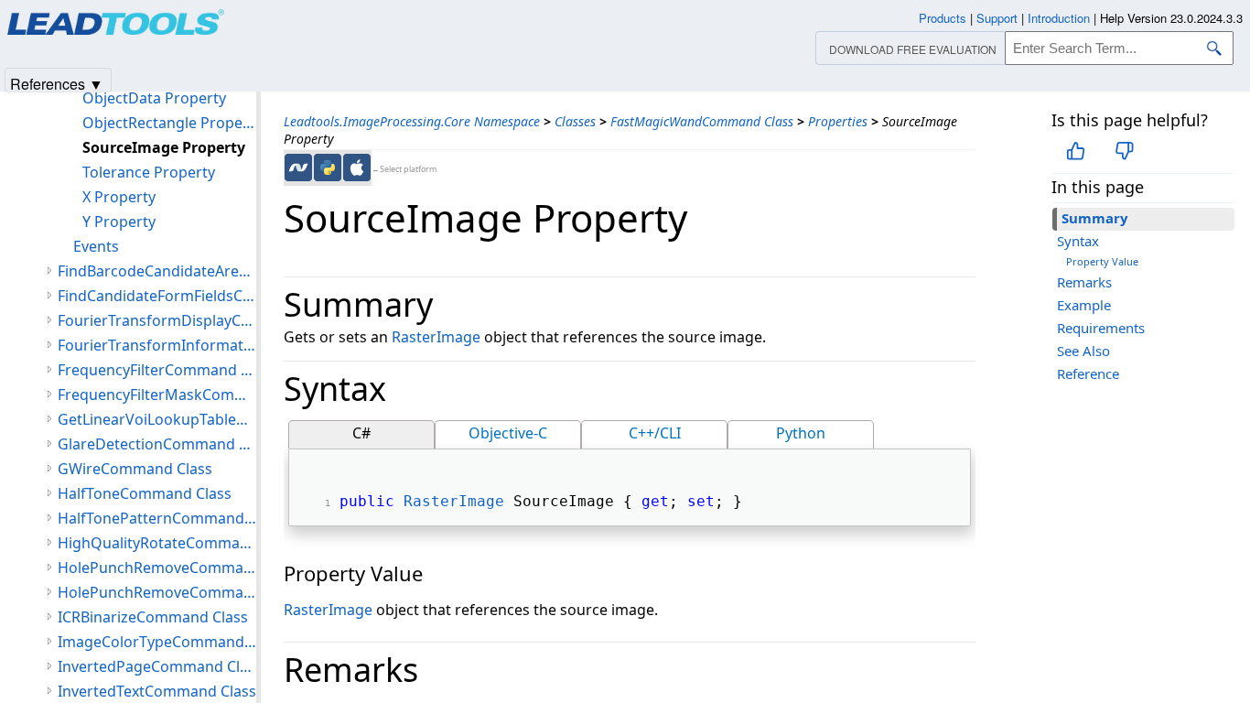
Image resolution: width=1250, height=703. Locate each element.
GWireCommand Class (135, 469)
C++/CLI (655, 433)
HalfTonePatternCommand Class (157, 518)
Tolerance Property (148, 172)
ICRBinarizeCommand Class (153, 617)
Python (800, 433)
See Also (1083, 350)
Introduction (1059, 18)
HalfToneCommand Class (145, 493)
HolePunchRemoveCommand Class (157, 567)
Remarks (1084, 282)
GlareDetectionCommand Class (157, 444)
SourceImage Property (163, 147)
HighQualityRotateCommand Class (157, 543)
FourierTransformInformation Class (157, 345)
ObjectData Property (154, 98)
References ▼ (56, 82)
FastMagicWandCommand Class (701, 121)
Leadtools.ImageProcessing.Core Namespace (412, 121)
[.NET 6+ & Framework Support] (298, 167)
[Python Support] (327, 167)
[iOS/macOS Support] (357, 167)
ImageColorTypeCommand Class (157, 642)
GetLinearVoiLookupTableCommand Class (157, 419)
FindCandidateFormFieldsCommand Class (157, 296)
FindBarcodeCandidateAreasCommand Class (157, 271)
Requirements (1101, 328)
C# (361, 433)
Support (997, 18)
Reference (1088, 373)
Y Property (119, 221)
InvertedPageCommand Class (157, 666)
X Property (119, 197)
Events (96, 246)
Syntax (1078, 241)
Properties (837, 121)
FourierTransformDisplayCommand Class (157, 320)
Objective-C (508, 433)
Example (1084, 305)
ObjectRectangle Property (169, 123)
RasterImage (436, 337)
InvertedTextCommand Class (157, 691)
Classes (575, 121)
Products (942, 18)
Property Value (1102, 261)
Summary (1094, 218)
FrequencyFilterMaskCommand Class (157, 394)
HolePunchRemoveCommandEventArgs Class (157, 592)
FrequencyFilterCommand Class (157, 370)
